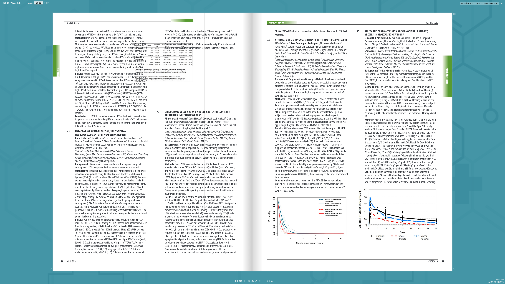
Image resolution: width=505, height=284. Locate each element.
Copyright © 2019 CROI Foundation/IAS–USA (479, 3)
